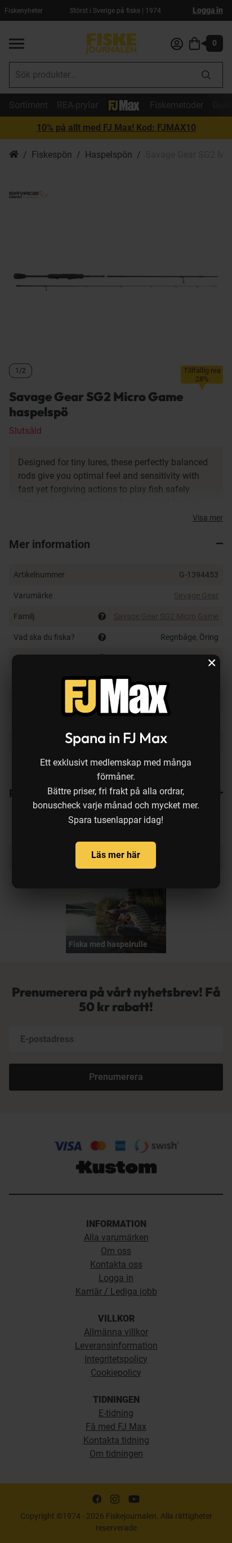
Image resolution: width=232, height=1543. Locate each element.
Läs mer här (115, 855)
